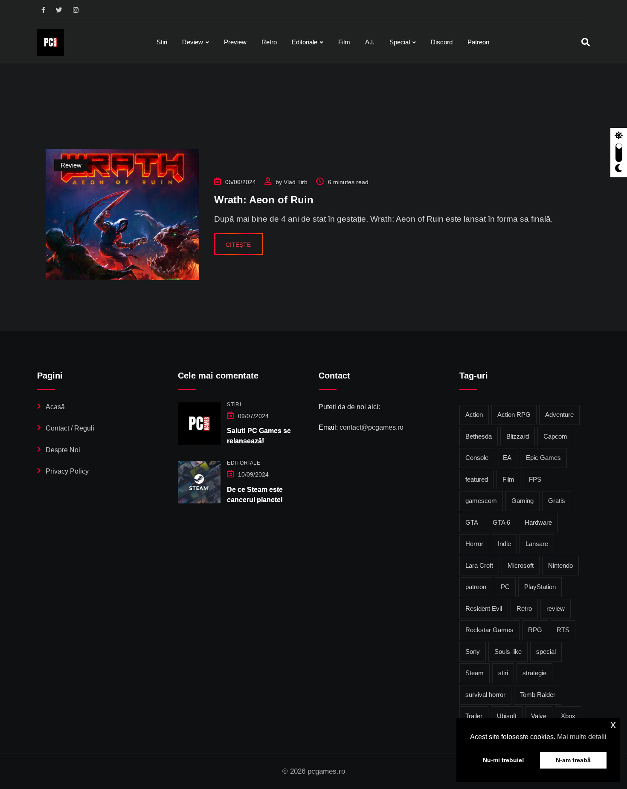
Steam (474, 672)
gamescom (481, 500)
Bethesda (478, 436)
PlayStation (540, 586)
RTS (563, 629)
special (546, 651)
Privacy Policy (67, 471)
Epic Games (543, 457)
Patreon (478, 42)
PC (505, 586)
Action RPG (514, 414)
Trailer (473, 716)
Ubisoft (507, 716)
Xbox (568, 716)
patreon (475, 586)
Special (399, 42)
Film (344, 42)
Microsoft (521, 565)
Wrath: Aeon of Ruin (264, 199)
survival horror (485, 694)
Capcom (555, 436)
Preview (235, 42)
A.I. (369, 42)
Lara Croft (479, 565)
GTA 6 (501, 522)
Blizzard (517, 436)
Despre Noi (63, 450)
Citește (238, 244)
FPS (535, 479)
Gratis (556, 500)
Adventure (559, 414)
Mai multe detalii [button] (582, 736)
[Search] (585, 42)
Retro (269, 42)
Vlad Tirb (296, 182)
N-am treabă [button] (573, 760)
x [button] (613, 724)
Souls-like (508, 651)
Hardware (538, 522)
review (555, 608)
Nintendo (560, 565)
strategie (534, 672)
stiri (503, 672)
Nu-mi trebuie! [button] (503, 760)
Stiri (162, 42)
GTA (471, 522)
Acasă (55, 406)
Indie (504, 543)
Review (192, 42)
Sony (472, 651)
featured (476, 479)
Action (474, 414)
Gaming (522, 500)
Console (476, 457)
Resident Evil (483, 608)
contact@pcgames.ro (371, 427)
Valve (538, 716)
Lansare (536, 543)
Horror (474, 543)
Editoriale (304, 42)
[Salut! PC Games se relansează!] (199, 423)
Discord (442, 42)
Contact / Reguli (70, 428)
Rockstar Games (489, 629)
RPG (535, 629)
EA (507, 457)
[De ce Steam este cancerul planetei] (199, 482)
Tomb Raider (537, 694)
